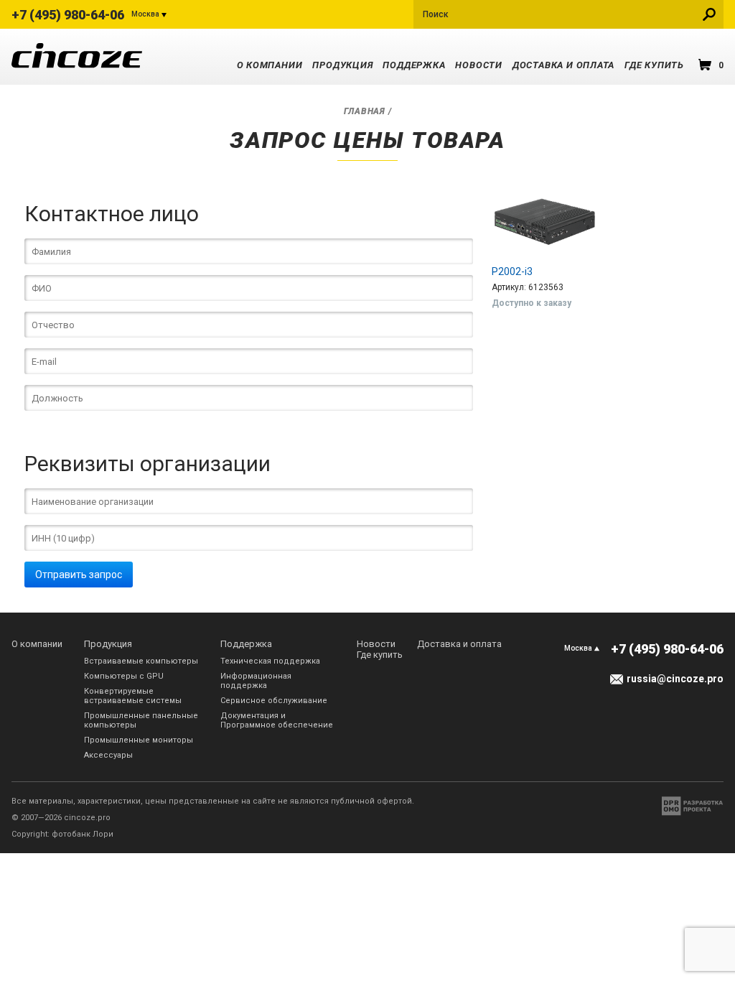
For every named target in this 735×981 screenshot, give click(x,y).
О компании (270, 65)
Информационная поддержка (255, 680)
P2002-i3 (512, 271)
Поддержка (414, 65)
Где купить (654, 65)
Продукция (342, 65)
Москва (145, 14)
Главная (364, 111)
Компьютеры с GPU (124, 676)
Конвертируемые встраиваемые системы (133, 696)
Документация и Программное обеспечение (276, 720)
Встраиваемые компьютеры (141, 661)
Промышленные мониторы (138, 740)
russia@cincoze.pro (675, 678)
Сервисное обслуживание (273, 700)
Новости (478, 65)
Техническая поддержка (270, 661)
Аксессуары (108, 755)
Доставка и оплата (563, 65)
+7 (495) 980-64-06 (67, 14)
